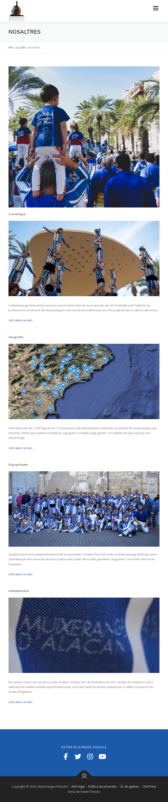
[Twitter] (78, 756)
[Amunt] (84, 776)
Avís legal (77, 786)
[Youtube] (102, 756)
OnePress (149, 786)
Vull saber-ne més (21, 320)
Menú (155, 8)
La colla (20, 47)
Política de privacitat (102, 786)
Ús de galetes (129, 786)
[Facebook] (65, 756)
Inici (11, 47)
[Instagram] (90, 756)
